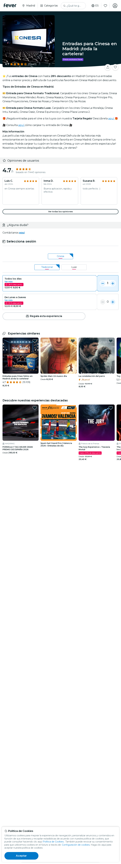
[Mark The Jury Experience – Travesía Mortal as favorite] (111, 408)
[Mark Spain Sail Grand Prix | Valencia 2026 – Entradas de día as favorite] (73, 408)
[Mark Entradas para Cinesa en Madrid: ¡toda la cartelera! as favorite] (115, 67)
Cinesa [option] (60, 256)
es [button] (97, 5)
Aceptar (21, 855)
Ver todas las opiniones (60, 211)
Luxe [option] (74, 267)
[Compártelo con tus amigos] (108, 67)
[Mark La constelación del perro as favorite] (111, 341)
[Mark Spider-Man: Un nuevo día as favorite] (73, 341)
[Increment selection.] (112, 283)
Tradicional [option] (47, 267)
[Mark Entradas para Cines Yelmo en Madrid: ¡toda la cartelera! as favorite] (35, 341)
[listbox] (60, 256)
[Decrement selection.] (102, 283)
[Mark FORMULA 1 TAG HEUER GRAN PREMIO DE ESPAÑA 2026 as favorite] (35, 408)
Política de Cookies (53, 841)
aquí (111, 118)
